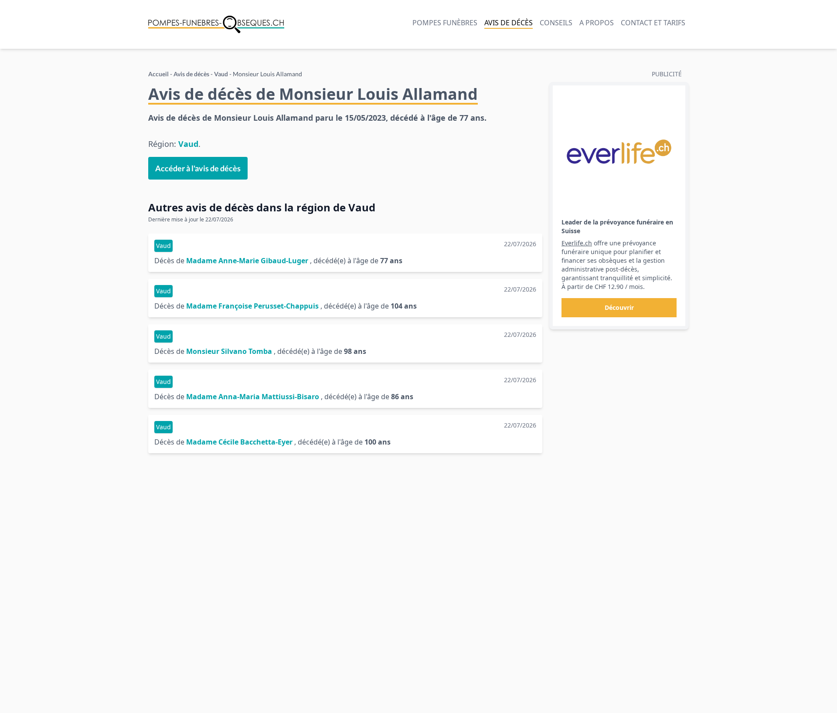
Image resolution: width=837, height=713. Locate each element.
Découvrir (619, 307)
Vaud (221, 74)
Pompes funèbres (444, 22)
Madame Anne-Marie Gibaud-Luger (247, 260)
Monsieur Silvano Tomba (229, 351)
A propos (596, 22)
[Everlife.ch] (619, 151)
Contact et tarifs (653, 22)
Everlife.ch (576, 243)
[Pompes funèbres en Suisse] (216, 24)
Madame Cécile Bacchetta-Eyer (239, 442)
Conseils (556, 22)
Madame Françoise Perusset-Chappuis (252, 306)
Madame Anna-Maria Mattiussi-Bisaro (252, 396)
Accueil (158, 74)
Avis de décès (508, 22)
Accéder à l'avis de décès (198, 168)
